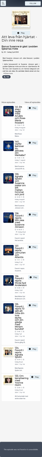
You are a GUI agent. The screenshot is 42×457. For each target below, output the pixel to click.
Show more (9, 73)
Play (23, 33)
